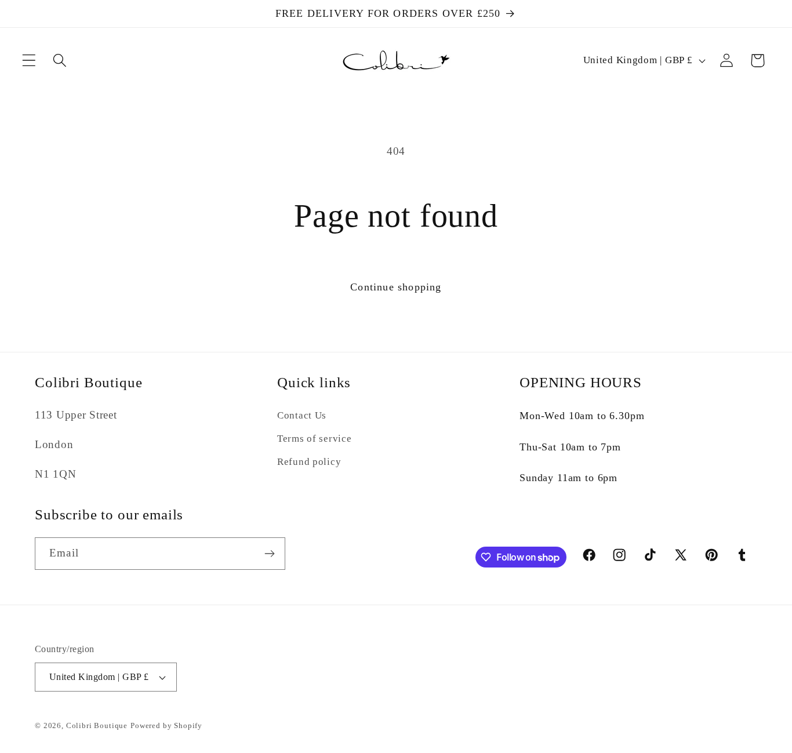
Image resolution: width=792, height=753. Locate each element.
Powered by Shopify (166, 725)
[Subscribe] (269, 553)
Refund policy (309, 461)
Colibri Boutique (97, 725)
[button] (29, 60)
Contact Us (301, 415)
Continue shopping (395, 287)
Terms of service (314, 438)
